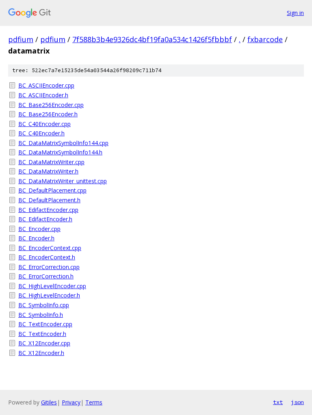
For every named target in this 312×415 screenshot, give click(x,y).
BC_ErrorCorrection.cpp (49, 267)
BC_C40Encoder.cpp (44, 124)
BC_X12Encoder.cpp (44, 343)
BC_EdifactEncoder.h (45, 219)
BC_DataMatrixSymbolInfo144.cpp (63, 143)
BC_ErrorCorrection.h (46, 276)
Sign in (295, 13)
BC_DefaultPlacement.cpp (52, 190)
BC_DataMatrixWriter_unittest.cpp (62, 181)
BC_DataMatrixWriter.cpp (51, 162)
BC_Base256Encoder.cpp (51, 105)
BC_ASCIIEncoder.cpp (46, 85)
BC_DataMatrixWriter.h (48, 171)
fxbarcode (265, 39)
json (297, 402)
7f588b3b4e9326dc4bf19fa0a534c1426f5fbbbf (152, 39)
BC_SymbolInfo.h (40, 315)
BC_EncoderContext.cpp (49, 248)
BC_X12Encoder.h (41, 353)
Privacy (71, 402)
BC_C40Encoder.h (41, 133)
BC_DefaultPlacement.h (49, 200)
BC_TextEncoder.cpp (45, 324)
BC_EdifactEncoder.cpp (48, 210)
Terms (93, 402)
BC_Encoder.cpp (39, 229)
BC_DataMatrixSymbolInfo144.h (60, 152)
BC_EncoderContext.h (46, 257)
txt (278, 402)
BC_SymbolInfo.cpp (43, 305)
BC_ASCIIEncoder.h (43, 95)
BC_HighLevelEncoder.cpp (52, 286)
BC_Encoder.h (36, 238)
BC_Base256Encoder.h (48, 114)
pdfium (20, 39)
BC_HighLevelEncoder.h (49, 295)
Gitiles (49, 402)
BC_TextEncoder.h (42, 334)
